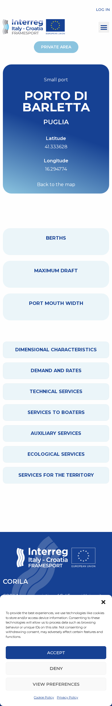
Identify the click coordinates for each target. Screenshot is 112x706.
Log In (103, 9)
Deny (56, 668)
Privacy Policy (67, 697)
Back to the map (56, 184)
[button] (103, 602)
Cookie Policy (44, 697)
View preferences (56, 684)
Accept (56, 652)
